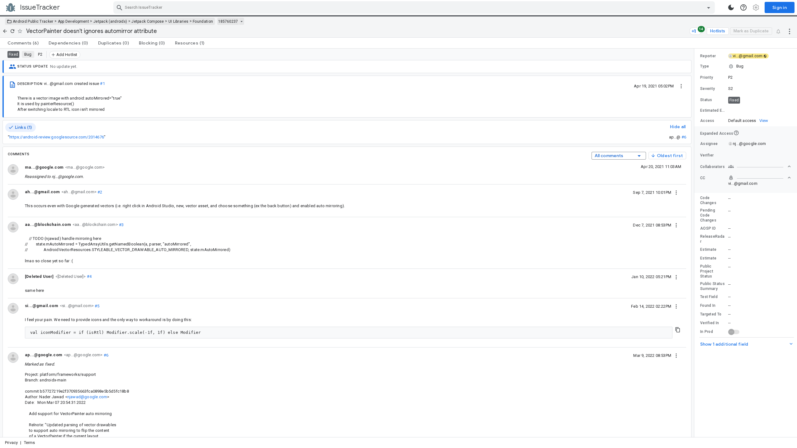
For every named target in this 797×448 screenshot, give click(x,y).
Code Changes (708, 200)
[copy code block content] (677, 330)
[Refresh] (12, 31)
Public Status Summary (712, 286)
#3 (121, 224)
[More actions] (790, 31)
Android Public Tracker (33, 21)
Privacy (11, 442)
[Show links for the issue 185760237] (241, 21)
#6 (683, 137)
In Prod (706, 331)
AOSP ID (708, 228)
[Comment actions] (676, 192)
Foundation (203, 21)
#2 (99, 191)
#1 (102, 83)
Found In (707, 305)
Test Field (709, 297)
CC (702, 178)
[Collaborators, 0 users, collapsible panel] (759, 166)
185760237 (228, 21)
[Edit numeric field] (760, 110)
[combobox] (415, 7)
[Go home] (5, 31)
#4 (89, 276)
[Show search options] (708, 7)
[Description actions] (681, 86)
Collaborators (712, 167)
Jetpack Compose (147, 21)
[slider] (695, 243)
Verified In (709, 323)
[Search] (119, 7)
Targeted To (710, 314)
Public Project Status (706, 271)
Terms (29, 442)
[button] (70, 276)
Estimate (708, 249)
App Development (73, 21)
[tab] (23, 43)
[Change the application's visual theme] (731, 7)
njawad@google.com (87, 396)
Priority (706, 77)
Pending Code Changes (708, 215)
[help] (743, 7)
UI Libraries (178, 21)
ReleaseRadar (712, 239)
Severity (707, 88)
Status (706, 100)
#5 (97, 305)
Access (707, 121)
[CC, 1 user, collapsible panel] (759, 177)
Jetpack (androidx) (110, 21)
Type (704, 66)
